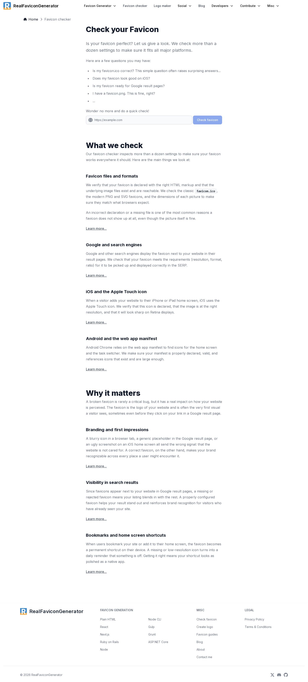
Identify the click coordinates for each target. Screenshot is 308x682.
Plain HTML (108, 619)
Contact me (204, 657)
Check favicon (207, 619)
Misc (270, 6)
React (104, 627)
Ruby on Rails (109, 642)
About (201, 649)
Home (33, 19)
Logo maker (162, 6)
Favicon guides (207, 634)
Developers (220, 6)
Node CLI (154, 619)
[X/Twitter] (272, 675)
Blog (201, 6)
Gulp (151, 627)
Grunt (152, 634)
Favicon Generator (97, 6)
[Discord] (279, 675)
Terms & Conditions (258, 627)
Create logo (205, 627)
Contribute (248, 6)
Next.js (104, 634)
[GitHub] (286, 675)
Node (104, 649)
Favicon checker (135, 6)
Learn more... (96, 228)
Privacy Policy (254, 619)
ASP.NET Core (158, 642)
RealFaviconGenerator (46, 675)
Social (182, 6)
